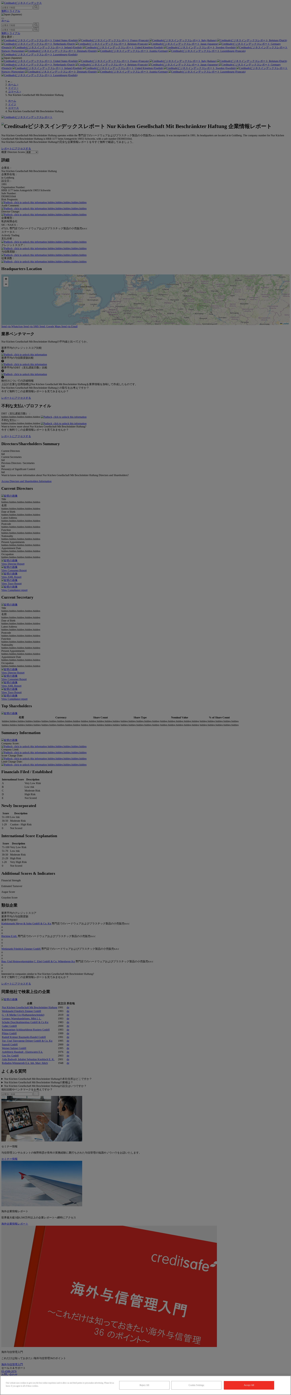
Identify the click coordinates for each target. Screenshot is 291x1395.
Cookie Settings (196, 1385)
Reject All (144, 1385)
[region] (145, 1385)
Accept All (249, 1385)
